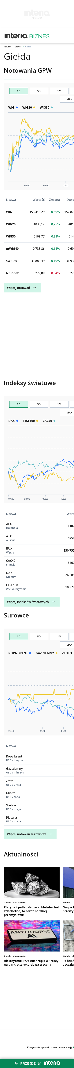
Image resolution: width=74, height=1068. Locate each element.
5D (39, 91)
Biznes (18, 46)
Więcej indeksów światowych (28, 602)
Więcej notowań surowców (26, 834)
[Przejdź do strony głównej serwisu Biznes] (39, 36)
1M (59, 91)
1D (18, 91)
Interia (7, 46)
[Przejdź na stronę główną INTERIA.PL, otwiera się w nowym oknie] (16, 36)
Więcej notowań (18, 288)
